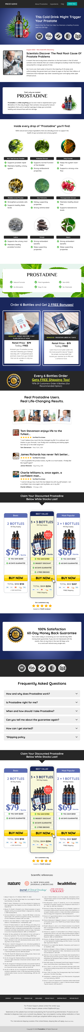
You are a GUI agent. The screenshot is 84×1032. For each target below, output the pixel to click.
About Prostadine (41, 4)
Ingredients (54, 4)
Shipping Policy (62, 998)
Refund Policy (74, 998)
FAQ (62, 4)
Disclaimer (38, 998)
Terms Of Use (28, 998)
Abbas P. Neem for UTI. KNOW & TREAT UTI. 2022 (18, 897)
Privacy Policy (49, 998)
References (17, 998)
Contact (8, 998)
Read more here (69, 1021)
